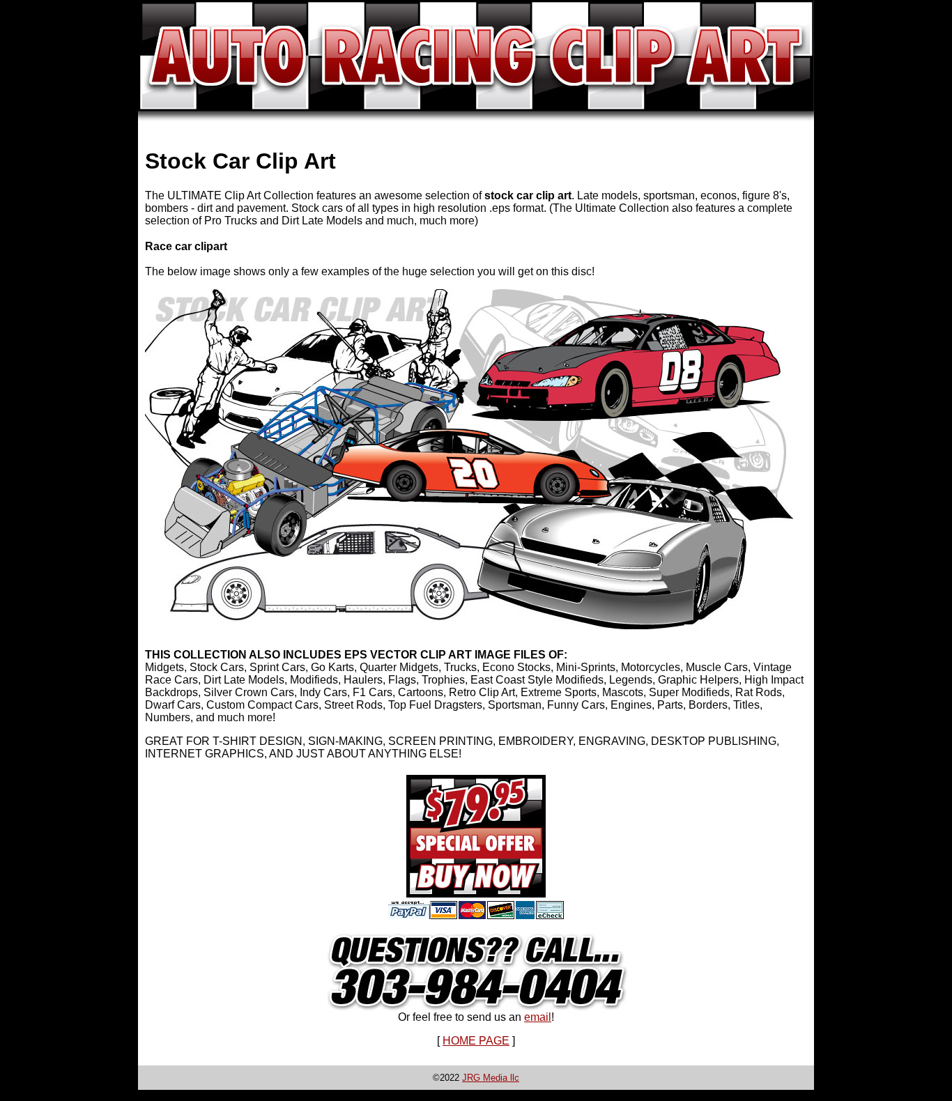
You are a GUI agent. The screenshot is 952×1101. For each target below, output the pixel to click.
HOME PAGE (476, 1041)
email (537, 1017)
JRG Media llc (490, 1077)
